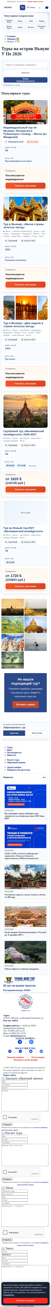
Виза (9, 750)
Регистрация (37, 1057)
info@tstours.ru (18, 1036)
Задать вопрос (14, 767)
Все (44, 777)
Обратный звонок (16, 762)
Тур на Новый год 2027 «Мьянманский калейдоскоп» (23, 529)
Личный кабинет (15, 1057)
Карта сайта (9, 1075)
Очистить (26, 73)
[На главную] (39, 8)
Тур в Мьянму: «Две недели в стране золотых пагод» (23, 325)
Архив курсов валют (35, 1)
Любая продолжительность (25, 80)
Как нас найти (10, 1020)
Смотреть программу (25, 186)
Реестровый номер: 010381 (16, 990)
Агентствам (37, 733)
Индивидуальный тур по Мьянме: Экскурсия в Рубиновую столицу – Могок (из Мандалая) (25, 132)
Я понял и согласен (25, 1300)
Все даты (33, 466)
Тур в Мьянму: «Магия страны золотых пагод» (23, 226)
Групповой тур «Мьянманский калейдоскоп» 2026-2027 (23, 433)
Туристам (14, 733)
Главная (11, 36)
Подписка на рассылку (18, 770)
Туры (10, 747)
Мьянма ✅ (13, 39)
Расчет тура (13, 760)
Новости (11, 755)
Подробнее (8, 1295)
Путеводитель (14, 752)
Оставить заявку (25, 704)
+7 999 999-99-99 (47, 8)
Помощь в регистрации (26, 1060)
